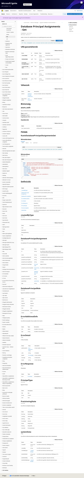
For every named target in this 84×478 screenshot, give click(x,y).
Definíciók (71, 31)
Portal (64, 14)
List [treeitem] (7, 39)
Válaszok (71, 26)
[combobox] (8, 24)
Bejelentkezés (80, 10)
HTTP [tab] (23, 142)
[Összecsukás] (15, 21)
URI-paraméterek (73, 24)
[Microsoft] (2, 11)
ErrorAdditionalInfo (25, 198)
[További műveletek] (62, 23)
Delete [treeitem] (7, 34)
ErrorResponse (24, 203)
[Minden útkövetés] (22, 23)
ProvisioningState (25, 208)
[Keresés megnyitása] (75, 11)
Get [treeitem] (7, 36)
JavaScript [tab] (35, 142)
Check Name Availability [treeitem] (9, 29)
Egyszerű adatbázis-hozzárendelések (47, 22)
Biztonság (71, 28)
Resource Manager (34, 22)
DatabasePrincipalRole (26, 196)
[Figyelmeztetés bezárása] (82, 2)
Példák (70, 29)
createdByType (24, 190)
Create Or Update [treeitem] (10, 32)
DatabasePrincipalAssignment (30, 95)
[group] (42, 43)
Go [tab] (30, 142)
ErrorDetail (23, 201)
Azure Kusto (26, 22)
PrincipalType (24, 205)
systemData (23, 210)
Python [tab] (27, 142)
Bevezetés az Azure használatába (75, 14)
